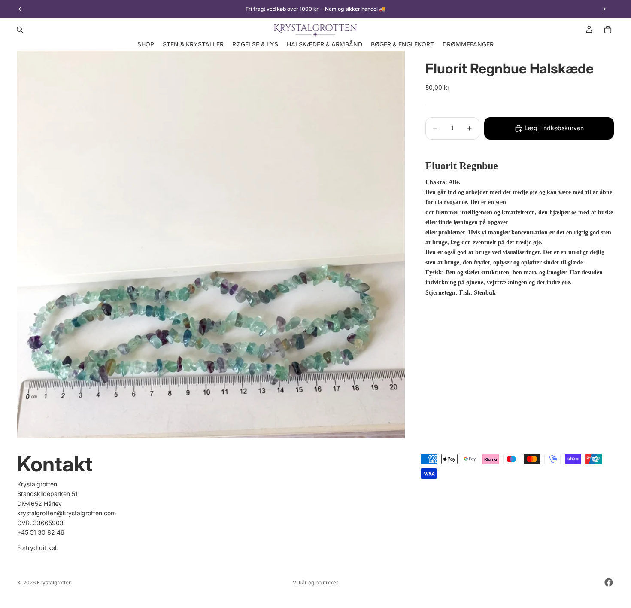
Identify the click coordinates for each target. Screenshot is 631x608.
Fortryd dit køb (38, 548)
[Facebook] (609, 582)
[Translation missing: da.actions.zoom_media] (211, 244)
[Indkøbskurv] (607, 29)
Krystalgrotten (54, 582)
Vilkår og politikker (315, 582)
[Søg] (19, 29)
